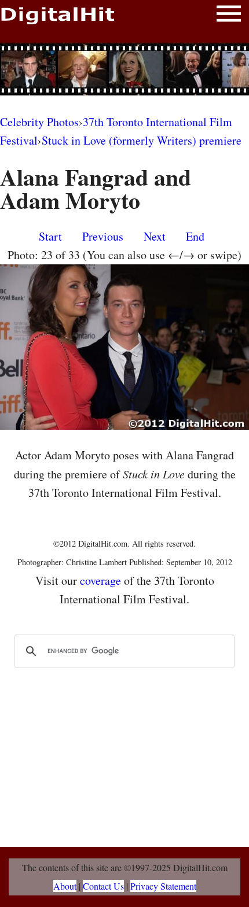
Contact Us (103, 886)
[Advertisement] (124, 69)
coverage (100, 580)
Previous (102, 236)
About (64, 886)
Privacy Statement (163, 886)
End (195, 236)
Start (50, 236)
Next (155, 236)
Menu (228, 16)
